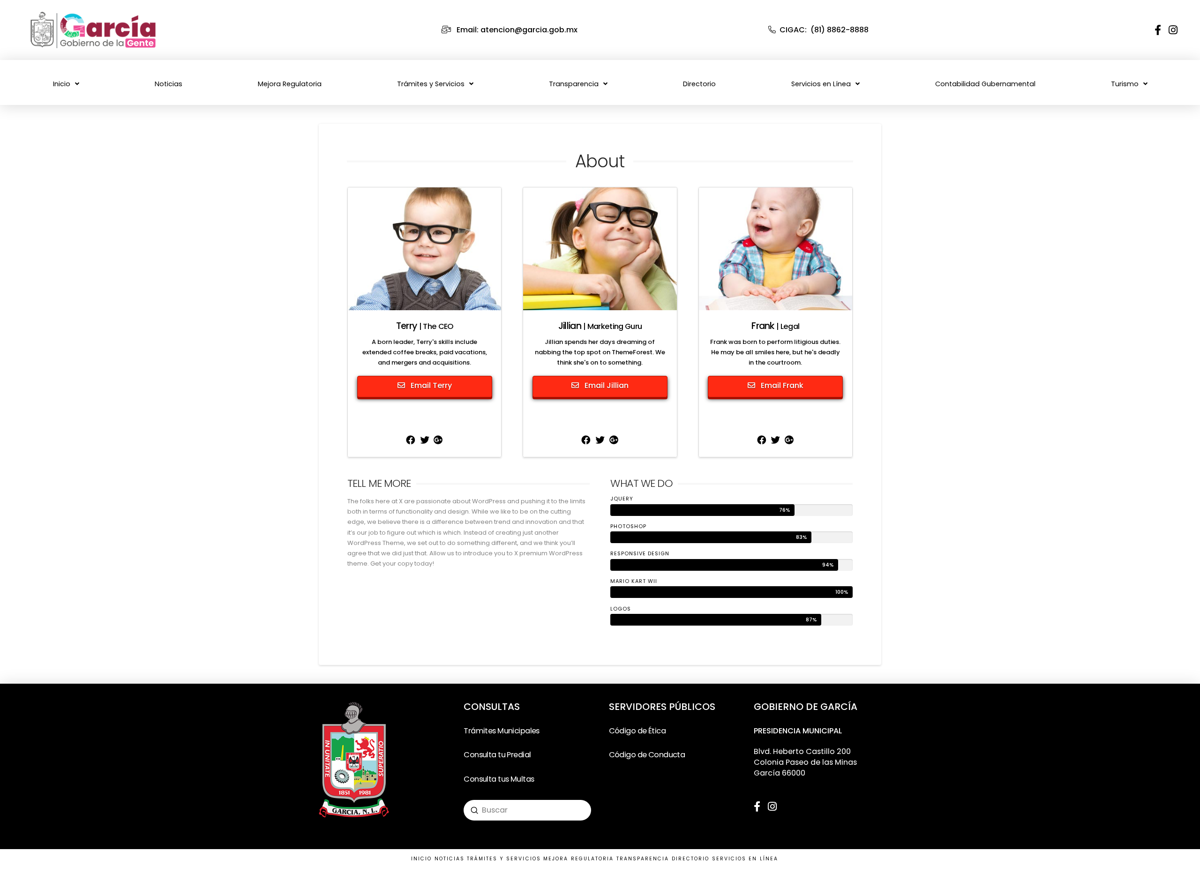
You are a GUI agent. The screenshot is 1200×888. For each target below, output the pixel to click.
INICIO (421, 858)
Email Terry (430, 385)
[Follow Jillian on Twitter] (600, 441)
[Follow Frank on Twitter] (775, 441)
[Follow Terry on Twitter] (425, 441)
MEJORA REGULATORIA (578, 858)
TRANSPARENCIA (642, 858)
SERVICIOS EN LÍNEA (745, 858)
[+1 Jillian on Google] (614, 441)
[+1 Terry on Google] (439, 441)
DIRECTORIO (691, 858)
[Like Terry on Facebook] (411, 441)
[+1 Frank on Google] (789, 441)
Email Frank (781, 385)
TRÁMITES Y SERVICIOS (504, 858)
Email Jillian (606, 385)
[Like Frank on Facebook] (762, 441)
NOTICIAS (450, 858)
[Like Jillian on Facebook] (586, 441)
